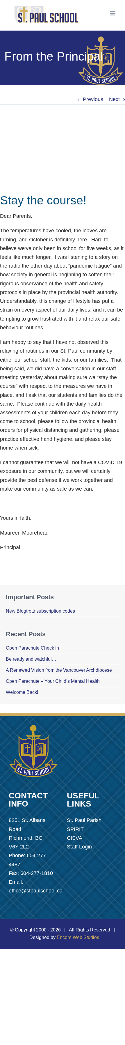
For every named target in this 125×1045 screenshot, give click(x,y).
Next (114, 99)
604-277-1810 (36, 873)
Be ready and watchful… (31, 659)
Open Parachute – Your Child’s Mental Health (53, 681)
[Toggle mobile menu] (113, 13)
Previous (93, 99)
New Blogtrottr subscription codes (40, 611)
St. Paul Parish (84, 820)
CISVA (74, 838)
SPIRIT (75, 829)
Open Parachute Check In (32, 648)
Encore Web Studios (78, 937)
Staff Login (79, 847)
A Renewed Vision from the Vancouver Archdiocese (59, 670)
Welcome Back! (22, 692)
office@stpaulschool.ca (36, 891)
